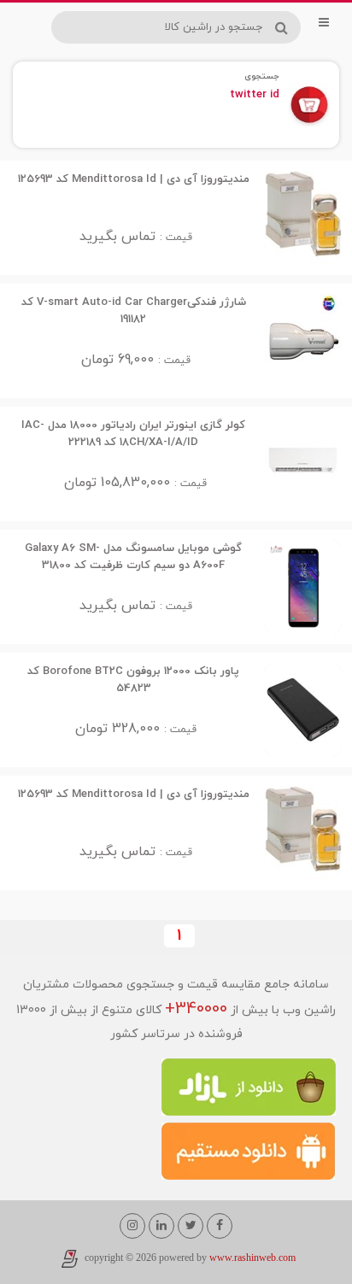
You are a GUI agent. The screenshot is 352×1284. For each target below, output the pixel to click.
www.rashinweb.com (252, 1258)
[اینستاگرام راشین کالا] (132, 1226)
